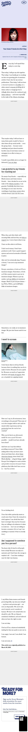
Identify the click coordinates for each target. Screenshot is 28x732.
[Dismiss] (25, 718)
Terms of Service (21, 711)
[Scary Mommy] (6, 3)
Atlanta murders (14, 184)
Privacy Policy (6, 712)
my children (13, 279)
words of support (16, 375)
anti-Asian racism (15, 191)
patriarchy (4, 428)
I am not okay (12, 162)
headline (19, 85)
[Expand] (20, 718)
